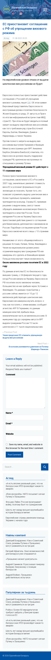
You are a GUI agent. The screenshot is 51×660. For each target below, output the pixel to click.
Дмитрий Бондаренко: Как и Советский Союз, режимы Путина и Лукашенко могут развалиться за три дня (24, 543)
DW (28, 102)
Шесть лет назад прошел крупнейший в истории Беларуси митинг (25, 511)
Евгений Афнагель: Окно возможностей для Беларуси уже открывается (25, 552)
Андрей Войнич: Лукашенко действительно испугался (19, 576)
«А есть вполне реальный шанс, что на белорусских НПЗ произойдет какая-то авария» (24, 486)
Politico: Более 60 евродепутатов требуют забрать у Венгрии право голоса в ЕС (22, 612)
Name (9, 413)
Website (9, 434)
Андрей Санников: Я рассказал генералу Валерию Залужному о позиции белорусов (25, 567)
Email (9, 423)
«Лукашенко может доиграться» (21, 559)
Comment (10, 374)
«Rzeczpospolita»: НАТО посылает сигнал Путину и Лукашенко (25, 640)
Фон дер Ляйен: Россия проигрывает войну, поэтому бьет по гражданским (24, 503)
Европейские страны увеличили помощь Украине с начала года (25, 519)
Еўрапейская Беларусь (24, 7)
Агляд (6, 38)
